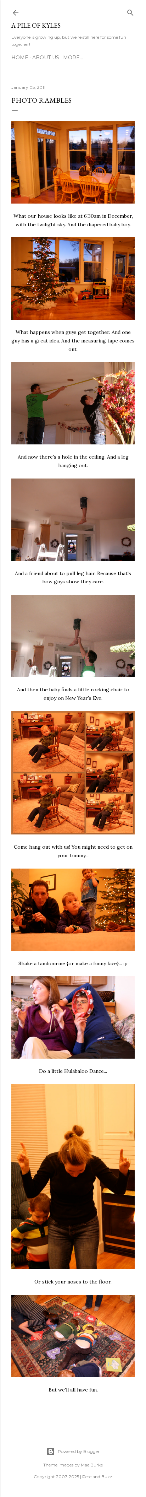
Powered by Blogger (79, 1451)
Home (19, 57)
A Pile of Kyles (36, 25)
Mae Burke (92, 1465)
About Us (45, 57)
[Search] (130, 11)
